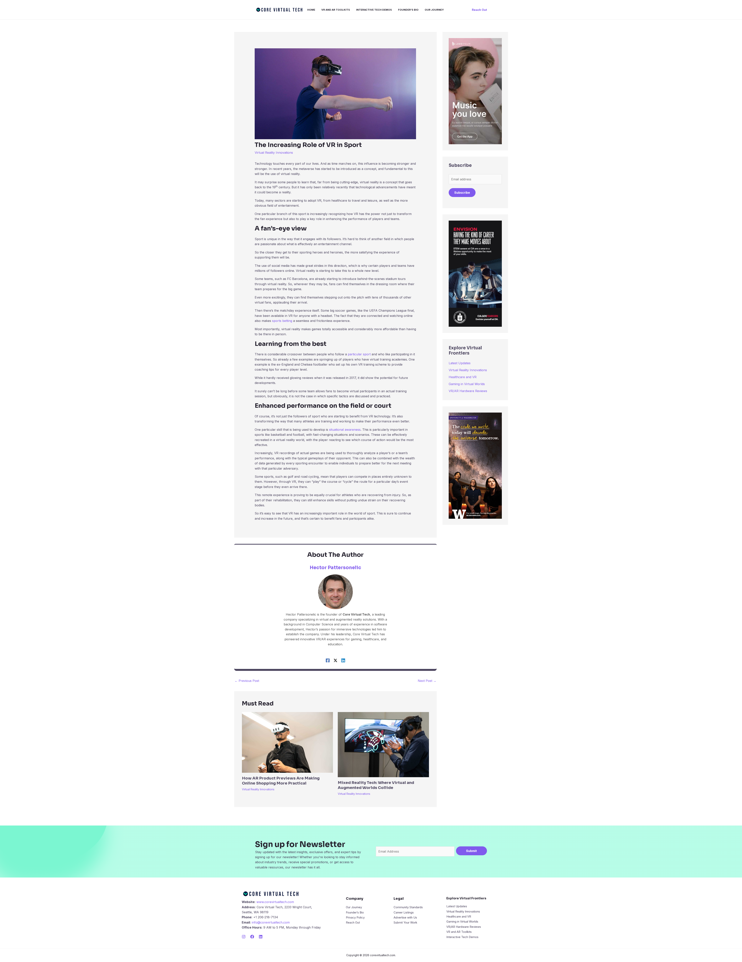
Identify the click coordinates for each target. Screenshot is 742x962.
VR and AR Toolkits (459, 932)
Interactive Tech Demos (462, 937)
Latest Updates (460, 363)
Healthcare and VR (463, 377)
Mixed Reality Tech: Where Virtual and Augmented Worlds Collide (376, 785)
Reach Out (353, 922)
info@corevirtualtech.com (271, 922)
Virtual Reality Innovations (274, 152)
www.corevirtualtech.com (275, 902)
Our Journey (354, 907)
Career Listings (404, 912)
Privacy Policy (355, 917)
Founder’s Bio (355, 912)
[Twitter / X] (335, 660)
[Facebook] (328, 660)
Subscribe (462, 192)
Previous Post (247, 681)
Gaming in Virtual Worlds (467, 384)
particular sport (359, 354)
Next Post (427, 681)
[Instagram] (244, 937)
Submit (471, 851)
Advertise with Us (405, 917)
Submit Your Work (405, 922)
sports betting (282, 321)
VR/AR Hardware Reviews (468, 391)
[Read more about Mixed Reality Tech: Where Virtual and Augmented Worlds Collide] (383, 744)
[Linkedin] (343, 660)
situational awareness (345, 430)
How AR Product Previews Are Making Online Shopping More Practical (281, 781)
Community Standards (408, 907)
